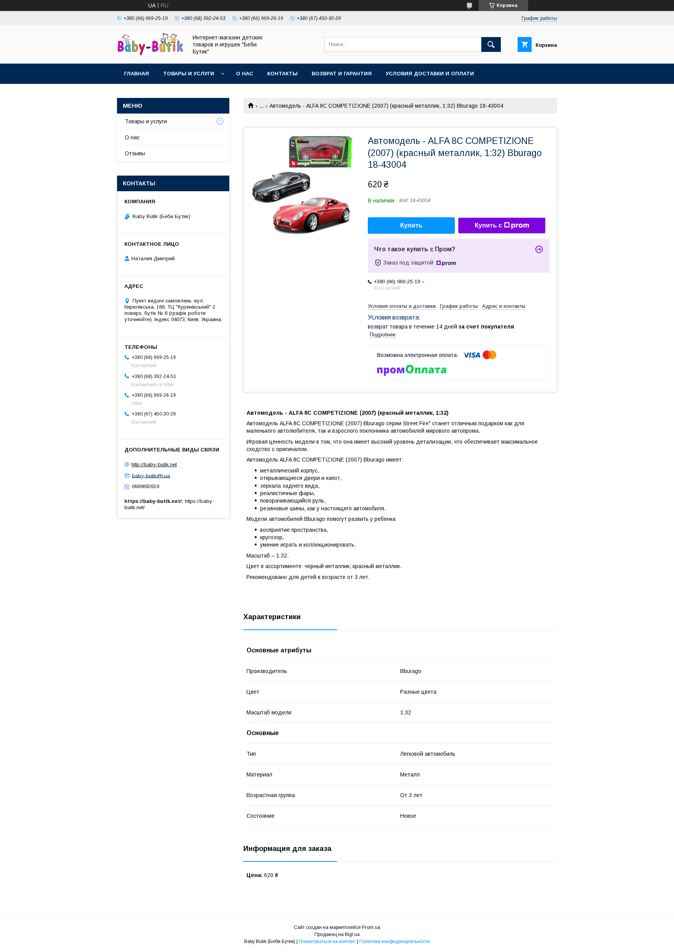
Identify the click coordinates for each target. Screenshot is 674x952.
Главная (136, 73)
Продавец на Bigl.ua (337, 934)
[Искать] (491, 44)
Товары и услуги (188, 73)
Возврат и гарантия (342, 73)
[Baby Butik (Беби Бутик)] (150, 53)
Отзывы (135, 153)
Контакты (282, 73)
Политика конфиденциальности (394, 941)
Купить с (488, 225)
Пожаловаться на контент (327, 941)
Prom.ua (371, 927)
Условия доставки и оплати (430, 73)
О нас (244, 73)
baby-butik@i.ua (151, 475)
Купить (411, 225)
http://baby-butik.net (154, 464)
